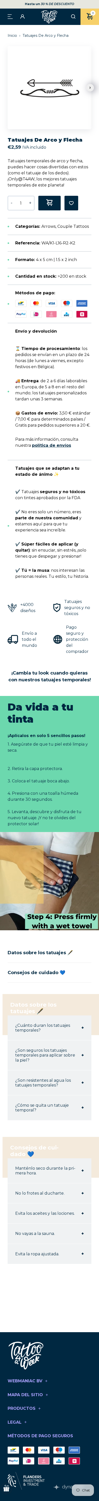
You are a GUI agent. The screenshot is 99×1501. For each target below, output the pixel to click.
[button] (90, 87)
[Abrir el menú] (10, 16)
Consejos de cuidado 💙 (36, 972)
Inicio (13, 35)
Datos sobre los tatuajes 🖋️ (40, 952)
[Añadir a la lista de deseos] (71, 203)
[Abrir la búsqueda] (73, 16)
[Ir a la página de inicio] (49, 17)
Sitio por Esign (68, 1487)
